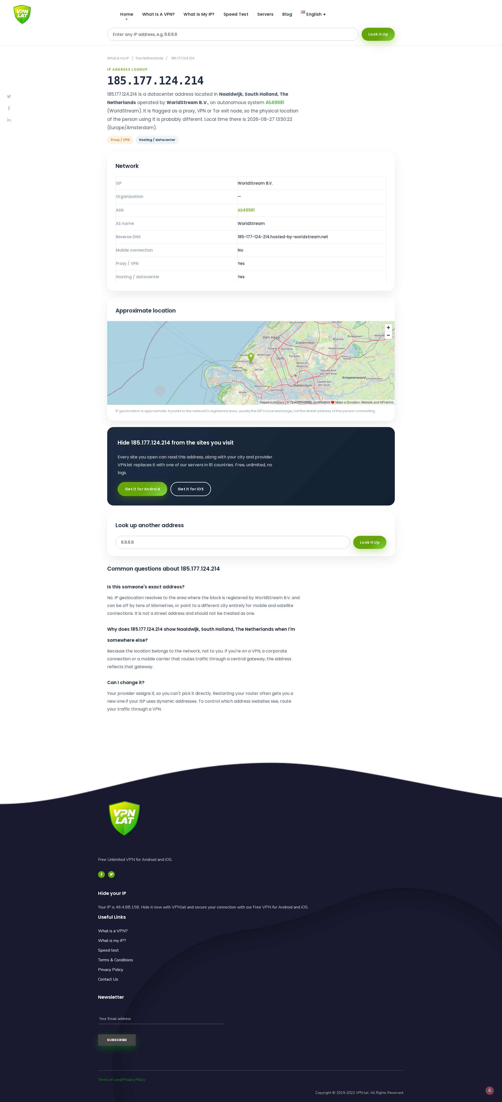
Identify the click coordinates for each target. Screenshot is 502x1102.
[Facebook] (101, 874)
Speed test (108, 950)
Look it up (378, 34)
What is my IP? (112, 941)
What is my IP (118, 58)
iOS (477, 14)
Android (436, 14)
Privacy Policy (110, 970)
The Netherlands (149, 58)
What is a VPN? (113, 931)
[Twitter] (111, 874)
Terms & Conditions (115, 960)
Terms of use (109, 1079)
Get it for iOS (191, 489)
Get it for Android (142, 489)
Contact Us (108, 979)
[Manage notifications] (490, 1090)
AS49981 (275, 102)
